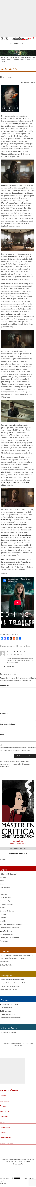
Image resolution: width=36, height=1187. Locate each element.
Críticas (3, 1096)
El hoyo (2, 908)
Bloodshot (3, 894)
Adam (2, 881)
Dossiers (3, 1132)
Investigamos (4, 1101)
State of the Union (6, 965)
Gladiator (3, 918)
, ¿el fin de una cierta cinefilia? (12, 980)
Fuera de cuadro (5, 1127)
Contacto (4, 61)
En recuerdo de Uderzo (8, 1032)
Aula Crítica (10, 57)
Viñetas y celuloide (6, 1143)
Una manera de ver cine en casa (10, 1018)
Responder (10, 666)
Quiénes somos (6, 59)
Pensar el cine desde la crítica (10, 986)
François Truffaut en (13, 983)
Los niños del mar (6, 931)
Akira (2, 884)
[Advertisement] (18, 18)
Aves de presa (5, 887)
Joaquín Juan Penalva (28, 82)
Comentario (5, 685)
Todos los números (19, 59)
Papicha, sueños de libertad (9, 938)
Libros (17, 57)
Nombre (4, 714)
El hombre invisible (6, 904)
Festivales (3, 1106)
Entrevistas (4, 1117)
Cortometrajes (5, 1138)
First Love (3, 914)
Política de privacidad (28, 57)
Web (2, 735)
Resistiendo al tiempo (7, 1014)
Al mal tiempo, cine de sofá (9, 1004)
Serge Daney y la (8, 990)
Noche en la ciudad (6, 934)
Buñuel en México (6, 1008)
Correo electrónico (8, 724)
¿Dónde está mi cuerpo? (8, 874)
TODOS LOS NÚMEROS (9, 1090)
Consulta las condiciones (18, 848)
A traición (3, 877)
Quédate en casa (6, 1011)
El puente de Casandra (7, 911)
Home (3, 57)
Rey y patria (4, 941)
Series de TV (4, 1111)
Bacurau (3, 891)
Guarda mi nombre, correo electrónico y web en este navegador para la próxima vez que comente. (18, 749)
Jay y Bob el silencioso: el (11, 924)
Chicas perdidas (5, 897)
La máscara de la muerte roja (9, 928)
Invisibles (3, 921)
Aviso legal (30, 59)
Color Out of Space (6, 901)
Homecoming (4, 962)
